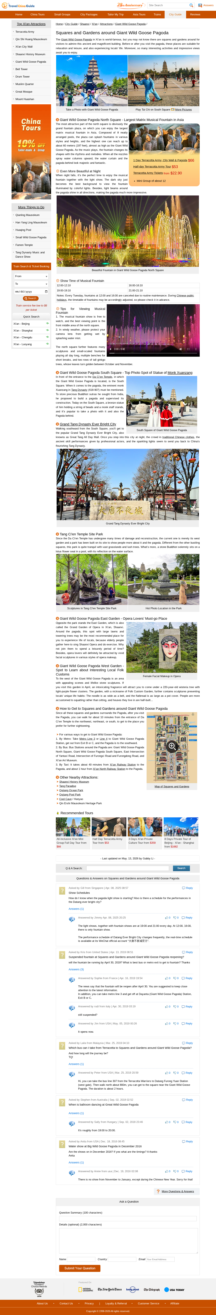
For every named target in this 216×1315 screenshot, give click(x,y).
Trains (157, 14)
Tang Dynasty (79, 389)
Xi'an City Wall (24, 46)
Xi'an (95, 24)
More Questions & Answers (178, 1191)
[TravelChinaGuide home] (18, 5)
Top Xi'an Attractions (31, 24)
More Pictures (183, 109)
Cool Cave (65, 799)
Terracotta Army (24, 31)
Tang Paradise (67, 786)
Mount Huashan (24, 99)
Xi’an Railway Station (123, 764)
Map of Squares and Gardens (172, 786)
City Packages (89, 14)
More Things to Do (31, 207)
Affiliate (174, 1303)
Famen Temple (24, 245)
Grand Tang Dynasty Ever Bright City (88, 424)
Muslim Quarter (24, 84)
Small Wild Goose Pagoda (30, 237)
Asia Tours (139, 14)
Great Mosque (23, 91)
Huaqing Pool (23, 229)
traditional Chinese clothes (178, 437)
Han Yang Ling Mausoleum (31, 222)
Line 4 (103, 738)
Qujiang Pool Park (70, 794)
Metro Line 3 (87, 738)
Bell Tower (21, 69)
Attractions (106, 24)
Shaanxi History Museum (30, 54)
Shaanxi (84, 24)
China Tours (38, 14)
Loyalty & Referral (116, 1303)
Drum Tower (22, 76)
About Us (42, 1303)
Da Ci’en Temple (102, 376)
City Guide (175, 14)
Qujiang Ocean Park (71, 790)
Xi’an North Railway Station (109, 768)
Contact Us (66, 1303)
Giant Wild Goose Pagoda (30, 61)
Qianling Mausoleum (27, 215)
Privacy (89, 1303)
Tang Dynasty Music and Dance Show (30, 254)
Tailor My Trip (115, 14)
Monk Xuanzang (180, 373)
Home (18, 14)
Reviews (195, 14)
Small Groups (62, 14)
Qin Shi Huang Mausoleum (31, 39)
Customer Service (148, 1303)
